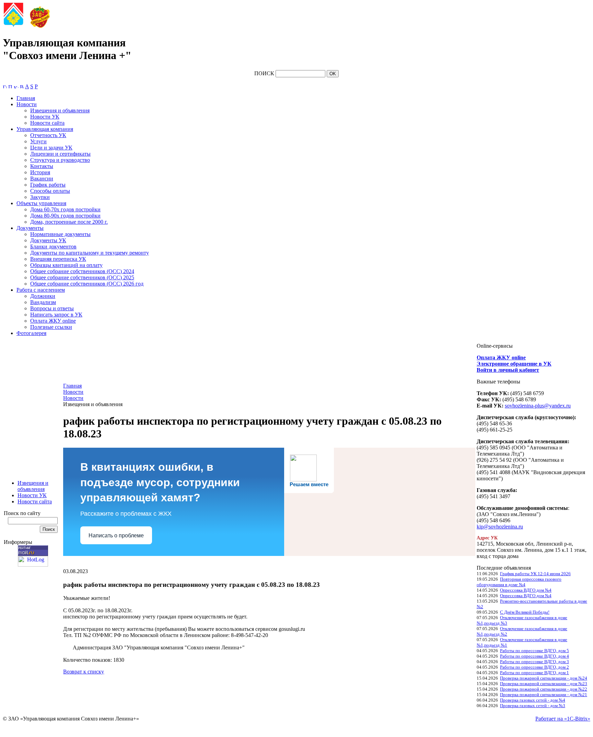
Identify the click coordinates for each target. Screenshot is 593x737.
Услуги (38, 141)
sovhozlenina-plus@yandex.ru (538, 406)
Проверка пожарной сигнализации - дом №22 (543, 689)
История (40, 172)
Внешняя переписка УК (58, 259)
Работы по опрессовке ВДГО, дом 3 (534, 661)
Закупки (40, 197)
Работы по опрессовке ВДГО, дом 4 (534, 656)
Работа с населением (40, 290)
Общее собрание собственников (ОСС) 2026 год (86, 284)
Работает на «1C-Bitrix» (562, 719)
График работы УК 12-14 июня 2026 (535, 573)
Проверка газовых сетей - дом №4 (532, 700)
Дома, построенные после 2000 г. (69, 222)
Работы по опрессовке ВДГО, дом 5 (534, 650)
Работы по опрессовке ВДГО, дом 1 (534, 672)
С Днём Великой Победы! (524, 612)
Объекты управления (41, 203)
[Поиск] (10, 86)
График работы (48, 185)
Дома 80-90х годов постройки (65, 216)
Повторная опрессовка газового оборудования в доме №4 (519, 582)
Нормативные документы (60, 234)
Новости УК (44, 117)
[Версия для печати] (22, 86)
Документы (30, 228)
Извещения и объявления (60, 110)
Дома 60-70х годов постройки (65, 209)
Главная (25, 98)
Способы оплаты (50, 191)
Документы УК (48, 240)
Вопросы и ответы (52, 308)
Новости (26, 104)
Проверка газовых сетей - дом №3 (532, 705)
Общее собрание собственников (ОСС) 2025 (82, 277)
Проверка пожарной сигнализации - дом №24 (543, 678)
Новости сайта (47, 123)
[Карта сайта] (16, 86)
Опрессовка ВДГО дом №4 (525, 590)
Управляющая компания (44, 129)
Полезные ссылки (51, 327)
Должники (42, 296)
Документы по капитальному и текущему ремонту (89, 253)
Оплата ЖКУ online (53, 321)
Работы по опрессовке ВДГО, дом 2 (534, 667)
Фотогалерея (31, 333)
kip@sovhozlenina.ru (500, 526)
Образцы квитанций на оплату (66, 265)
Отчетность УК (48, 135)
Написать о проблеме (116, 535)
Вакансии (41, 178)
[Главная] (5, 86)
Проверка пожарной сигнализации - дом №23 (543, 683)
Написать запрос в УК (56, 314)
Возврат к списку (83, 671)
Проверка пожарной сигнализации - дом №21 (543, 694)
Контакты (41, 166)
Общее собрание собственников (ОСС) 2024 (82, 271)
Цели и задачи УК (51, 147)
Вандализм (43, 302)
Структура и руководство (60, 160)
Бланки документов (53, 246)
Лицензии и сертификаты (60, 154)
